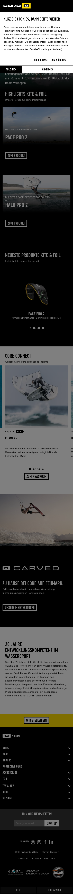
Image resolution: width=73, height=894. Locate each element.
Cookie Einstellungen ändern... (51, 60)
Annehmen (47, 69)
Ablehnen (11, 69)
